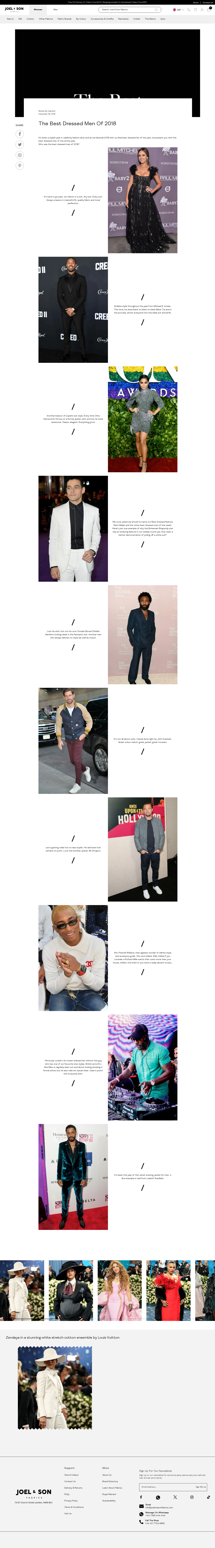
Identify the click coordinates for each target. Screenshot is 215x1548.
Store (195, 3)
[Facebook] (141, 1497)
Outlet (136, 19)
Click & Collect (71, 1475)
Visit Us (68, 1514)
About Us (106, 1475)
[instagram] (20, 155)
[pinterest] (20, 165)
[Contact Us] (189, 9)
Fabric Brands (65, 19)
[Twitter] (175, 1497)
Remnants (123, 19)
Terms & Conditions (74, 1507)
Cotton (30, 19)
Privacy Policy (71, 1501)
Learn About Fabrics (112, 1488)
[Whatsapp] (158, 1497)
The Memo (150, 19)
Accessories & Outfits (102, 19)
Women (38, 10)
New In (10, 19)
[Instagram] (192, 1497)
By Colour (81, 19)
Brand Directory (110, 1482)
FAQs (66, 1494)
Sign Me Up (201, 1487)
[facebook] (20, 134)
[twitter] (20, 144)
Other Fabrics (46, 19)
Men (56, 10)
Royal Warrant (109, 1494)
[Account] (202, 9)
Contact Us (208, 3)
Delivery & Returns (73, 1488)
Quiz (162, 19)
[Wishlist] (195, 9)
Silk (20, 19)
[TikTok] (208, 1497)
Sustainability (109, 1501)
